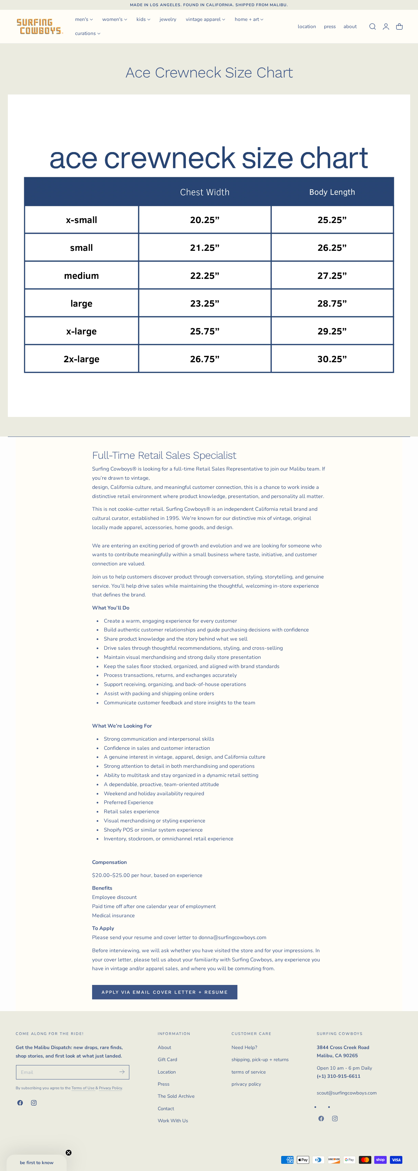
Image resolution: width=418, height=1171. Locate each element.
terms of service (249, 1072)
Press (163, 1084)
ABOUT (350, 26)
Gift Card (167, 1059)
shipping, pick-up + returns (260, 1059)
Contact (166, 1108)
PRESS (330, 26)
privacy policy (246, 1084)
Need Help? (244, 1047)
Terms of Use (83, 1088)
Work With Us (173, 1120)
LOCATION (307, 26)
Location (167, 1072)
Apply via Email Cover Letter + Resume (165, 992)
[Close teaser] (68, 1152)
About (164, 1047)
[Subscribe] (122, 1072)
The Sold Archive (176, 1096)
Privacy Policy (110, 1088)
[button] (372, 26)
